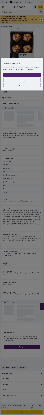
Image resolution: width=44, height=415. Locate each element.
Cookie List (30, 69)
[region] (22, 74)
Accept (22, 75)
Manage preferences (22, 85)
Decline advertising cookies (22, 80)
